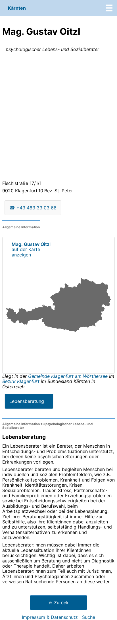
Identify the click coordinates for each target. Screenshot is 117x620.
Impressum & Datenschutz (50, 617)
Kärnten (17, 8)
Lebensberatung (26, 401)
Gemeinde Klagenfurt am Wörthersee (68, 376)
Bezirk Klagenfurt (20, 381)
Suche (88, 617)
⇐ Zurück (58, 602)
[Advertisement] (58, 117)
